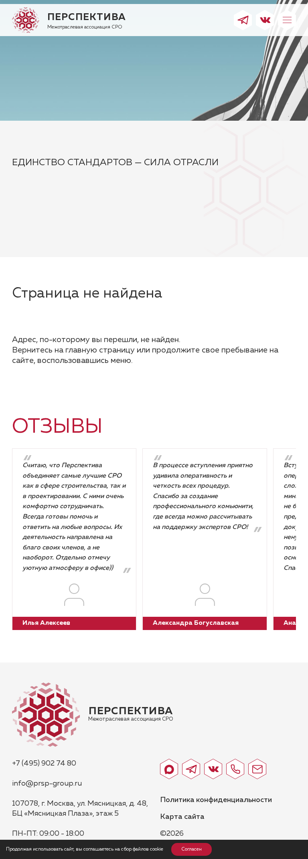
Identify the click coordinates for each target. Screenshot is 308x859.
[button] (287, 20)
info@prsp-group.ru (47, 783)
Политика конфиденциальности (216, 800)
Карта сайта (182, 817)
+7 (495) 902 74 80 (44, 763)
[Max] (169, 769)
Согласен (191, 849)
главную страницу (100, 350)
